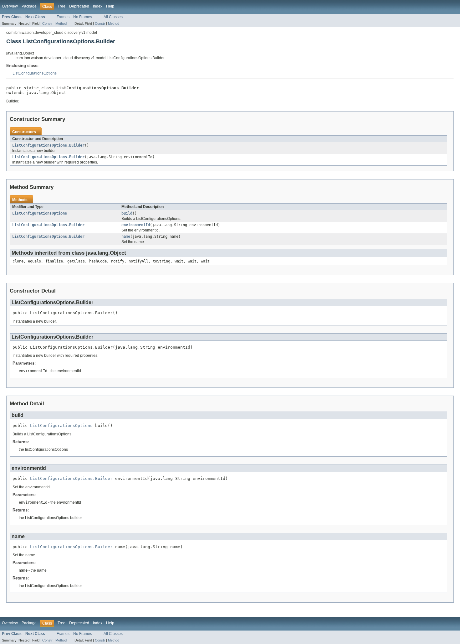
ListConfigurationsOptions (35, 73)
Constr (47, 23)
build (126, 213)
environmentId (135, 225)
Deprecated (79, 6)
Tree (61, 6)
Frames (63, 17)
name (125, 236)
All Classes (113, 17)
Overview (10, 6)
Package (29, 6)
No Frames (82, 17)
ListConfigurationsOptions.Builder (48, 145)
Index (97, 6)
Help (110, 6)
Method (61, 23)
